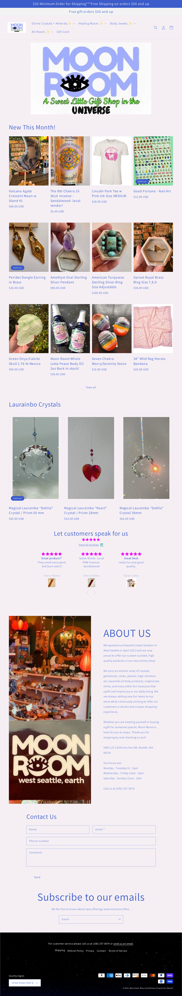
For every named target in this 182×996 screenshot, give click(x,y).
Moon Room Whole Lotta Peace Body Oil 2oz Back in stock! (67, 363)
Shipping (60, 950)
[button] (53, 23)
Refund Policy (75, 950)
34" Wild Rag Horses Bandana (149, 361)
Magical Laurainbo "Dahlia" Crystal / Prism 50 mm (31, 510)
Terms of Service (118, 950)
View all (91, 387)
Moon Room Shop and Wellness (143, 988)
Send (37, 877)
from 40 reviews (89, 545)
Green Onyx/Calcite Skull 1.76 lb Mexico (25, 361)
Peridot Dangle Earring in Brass (27, 279)
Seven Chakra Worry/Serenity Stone (109, 361)
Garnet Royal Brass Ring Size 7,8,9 (148, 279)
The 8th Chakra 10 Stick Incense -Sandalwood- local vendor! (65, 198)
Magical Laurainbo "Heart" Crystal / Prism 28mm (85, 510)
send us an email (123, 943)
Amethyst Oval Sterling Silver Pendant (68, 279)
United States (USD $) (22, 982)
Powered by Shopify (164, 988)
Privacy (90, 950)
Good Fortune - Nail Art (152, 191)
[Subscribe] (119, 919)
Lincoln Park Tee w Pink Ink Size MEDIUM (109, 193)
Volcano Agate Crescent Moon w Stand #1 (22, 196)
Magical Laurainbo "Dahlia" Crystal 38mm (142, 510)
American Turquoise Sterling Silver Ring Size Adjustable (108, 282)
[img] (91, 539)
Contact (101, 950)
